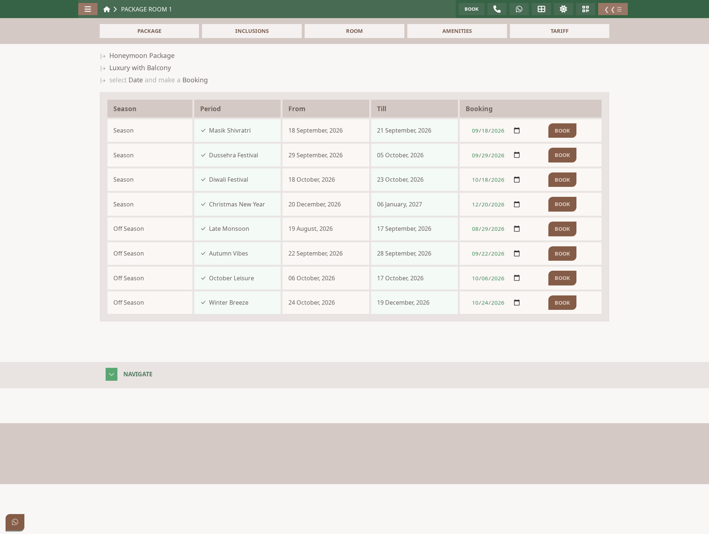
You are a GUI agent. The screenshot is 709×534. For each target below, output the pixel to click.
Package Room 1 (146, 9)
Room (354, 30)
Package (149, 30)
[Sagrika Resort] (106, 9)
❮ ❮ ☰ (613, 9)
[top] (694, 522)
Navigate (138, 374)
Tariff (560, 30)
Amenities (457, 30)
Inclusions (252, 30)
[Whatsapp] (15, 522)
